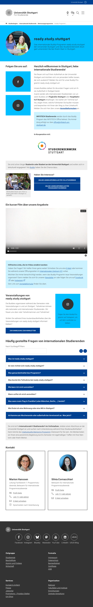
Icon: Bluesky (37, 537)
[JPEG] (57, 147)
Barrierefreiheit (54, 563)
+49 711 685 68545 (63, 494)
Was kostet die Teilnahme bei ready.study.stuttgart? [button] (30, 380)
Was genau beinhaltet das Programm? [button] (24, 373)
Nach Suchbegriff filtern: (15, 346)
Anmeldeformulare (68, 108)
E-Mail (68, 268)
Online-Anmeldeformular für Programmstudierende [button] (57, 187)
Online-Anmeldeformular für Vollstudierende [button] (57, 180)
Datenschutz (53, 560)
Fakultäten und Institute (57, 588)
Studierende (10, 557)
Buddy (32, 167)
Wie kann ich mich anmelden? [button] (21, 387)
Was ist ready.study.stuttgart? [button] (21, 359)
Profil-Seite (17, 493)
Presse (8, 588)
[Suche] (77, 12)
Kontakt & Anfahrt (13, 585)
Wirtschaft (10, 566)
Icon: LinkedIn (65, 537)
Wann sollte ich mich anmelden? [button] (22, 394)
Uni (77, 2)
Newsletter (49, 277)
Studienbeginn (13, 23)
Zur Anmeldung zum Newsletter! (23, 331)
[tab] (46, 358)
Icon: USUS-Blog (74, 537)
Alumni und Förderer (14, 563)
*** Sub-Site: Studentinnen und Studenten (6, 23)
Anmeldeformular (26, 284)
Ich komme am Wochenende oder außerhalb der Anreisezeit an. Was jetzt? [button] (39, 415)
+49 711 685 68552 (21, 497)
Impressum (52, 557)
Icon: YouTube (55, 537)
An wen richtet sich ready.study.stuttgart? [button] (26, 365)
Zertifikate (52, 566)
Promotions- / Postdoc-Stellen (18, 593)
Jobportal (9, 591)
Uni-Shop (9, 596)
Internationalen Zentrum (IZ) (51, 271)
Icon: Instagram (28, 537)
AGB (50, 569)
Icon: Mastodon (46, 537)
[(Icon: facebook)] (18, 81)
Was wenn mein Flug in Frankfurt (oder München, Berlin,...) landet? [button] (36, 401)
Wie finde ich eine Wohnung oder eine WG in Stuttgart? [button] (31, 408)
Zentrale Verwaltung (56, 593)
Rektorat (51, 585)
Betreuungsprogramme (45, 23)
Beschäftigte (11, 560)
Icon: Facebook (18, 537)
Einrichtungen (53, 591)
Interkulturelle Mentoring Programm (36, 432)
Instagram (19, 280)
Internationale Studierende (27, 23)
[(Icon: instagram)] (18, 105)
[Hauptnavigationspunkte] (83, 12)
